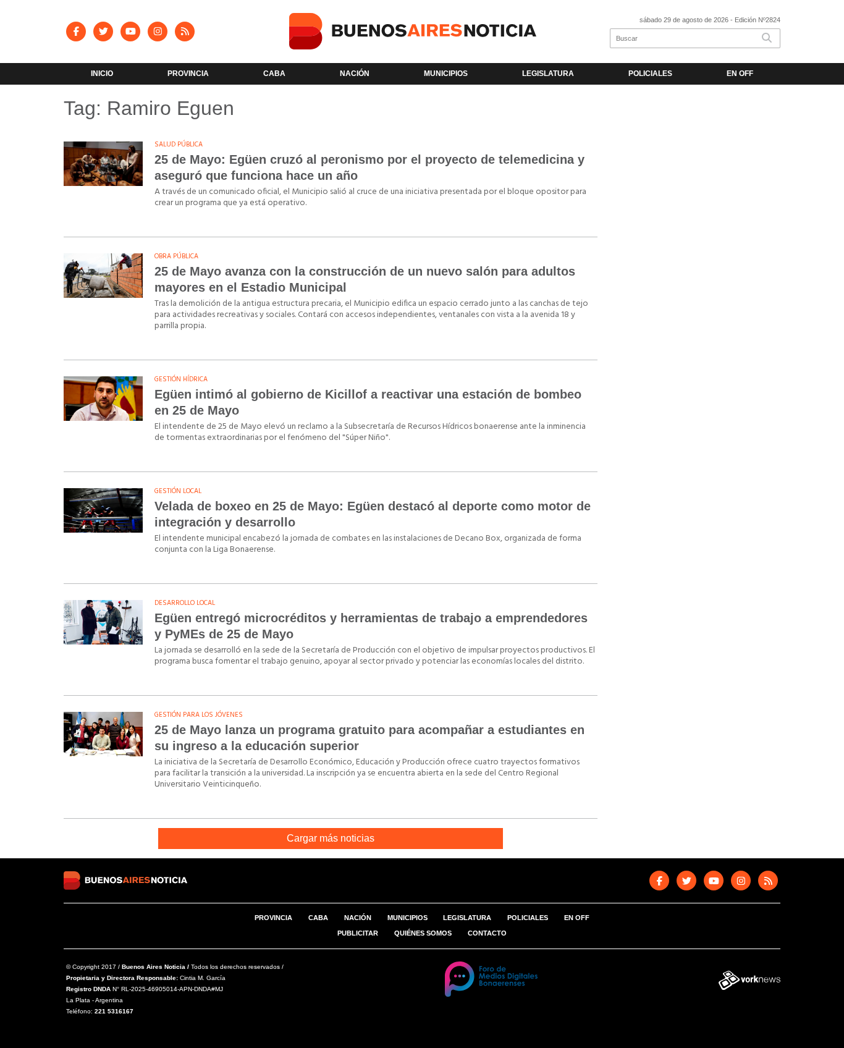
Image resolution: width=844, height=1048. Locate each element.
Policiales (650, 73)
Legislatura (548, 73)
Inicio (102, 73)
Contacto (487, 933)
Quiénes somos (423, 933)
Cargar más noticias (330, 838)
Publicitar (357, 933)
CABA (274, 73)
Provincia (188, 73)
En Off (740, 73)
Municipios (446, 73)
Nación (354, 73)
